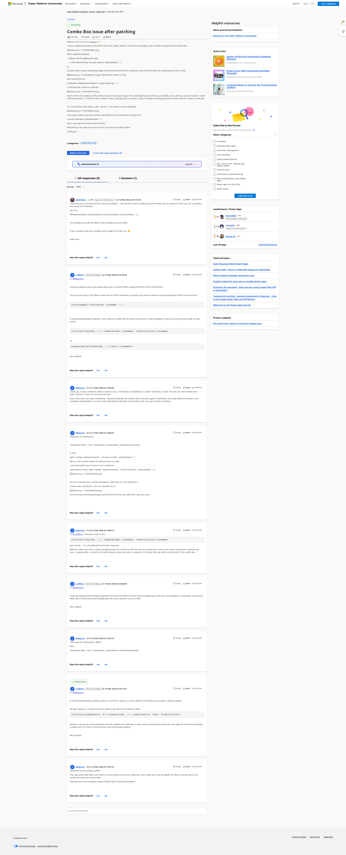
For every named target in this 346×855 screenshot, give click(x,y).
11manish (230, 225)
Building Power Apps (88, 143)
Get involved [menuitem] (70, 3)
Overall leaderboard (268, 244)
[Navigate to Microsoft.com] (15, 3)
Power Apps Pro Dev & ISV (228, 184)
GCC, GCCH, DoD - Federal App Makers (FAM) (230, 165)
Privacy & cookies (299, 837)
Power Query (223, 189)
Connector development (228, 150)
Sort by (70, 187)
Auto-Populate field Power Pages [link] (230, 263)
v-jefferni (80, 275)
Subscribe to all (245, 196)
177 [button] (239, 236)
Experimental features (227, 159)
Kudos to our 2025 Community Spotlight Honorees (248, 72)
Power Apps (100, 12)
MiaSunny (94, 42)
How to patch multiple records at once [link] (233, 275)
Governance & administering (230, 174)
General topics (223, 170)
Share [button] (97, 37)
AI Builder (221, 141)
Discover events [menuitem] (101, 3)
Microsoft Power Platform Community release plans (237, 323)
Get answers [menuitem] (85, 3)
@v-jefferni (78, 534)
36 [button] (99, 42)
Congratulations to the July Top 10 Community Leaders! (252, 86)
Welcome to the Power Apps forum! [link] (232, 305)
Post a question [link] (328, 3)
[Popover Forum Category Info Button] (254, 130)
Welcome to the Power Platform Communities (234, 35)
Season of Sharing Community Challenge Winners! (249, 58)
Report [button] (108, 37)
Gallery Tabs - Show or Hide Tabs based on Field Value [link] (241, 269)
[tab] (87, 179)
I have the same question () (107, 153)
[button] (296, 4)
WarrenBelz (231, 215)
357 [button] (240, 216)
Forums (92, 12)
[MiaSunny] (72, 388)
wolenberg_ (81, 199)
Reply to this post (78, 153)
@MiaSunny (78, 278)
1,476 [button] (90, 199)
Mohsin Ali (230, 236)
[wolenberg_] (72, 200)
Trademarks (328, 837)
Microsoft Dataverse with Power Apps (231, 180)
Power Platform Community (45, 3)
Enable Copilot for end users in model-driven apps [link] (240, 281)
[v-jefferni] (72, 275)
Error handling (223, 155)
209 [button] (238, 225)
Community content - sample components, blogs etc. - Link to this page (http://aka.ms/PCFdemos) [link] (245, 298)
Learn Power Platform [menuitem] (121, 3)
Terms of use (315, 837)
